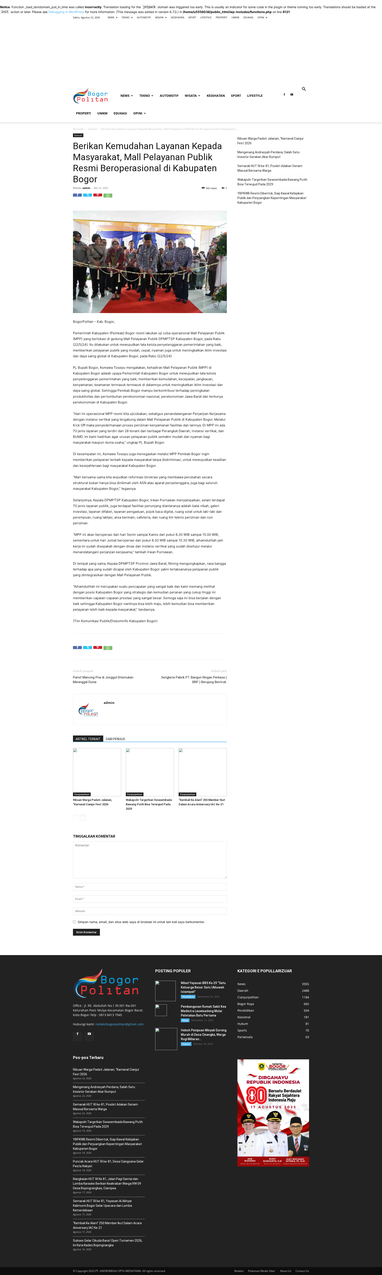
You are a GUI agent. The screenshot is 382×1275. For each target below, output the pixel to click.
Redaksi (239, 1271)
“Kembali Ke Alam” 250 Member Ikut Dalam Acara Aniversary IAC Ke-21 (107, 1225)
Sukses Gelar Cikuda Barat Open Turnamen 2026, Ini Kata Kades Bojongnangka (107, 1243)
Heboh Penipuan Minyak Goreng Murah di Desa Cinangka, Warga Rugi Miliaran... (203, 1034)
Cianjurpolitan (81, 794)
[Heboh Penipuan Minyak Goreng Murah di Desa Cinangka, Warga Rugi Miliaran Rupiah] (166, 1039)
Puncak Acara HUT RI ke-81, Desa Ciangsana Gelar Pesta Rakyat (108, 1164)
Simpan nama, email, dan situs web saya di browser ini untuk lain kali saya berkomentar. (141, 922)
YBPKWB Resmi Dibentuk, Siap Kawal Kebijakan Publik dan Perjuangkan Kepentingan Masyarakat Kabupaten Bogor (271, 198)
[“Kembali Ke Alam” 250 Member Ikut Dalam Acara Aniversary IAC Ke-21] (203, 772)
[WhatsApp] (107, 198)
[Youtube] (291, 96)
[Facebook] (284, 96)
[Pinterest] (97, 198)
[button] (303, 89)
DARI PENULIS (115, 739)
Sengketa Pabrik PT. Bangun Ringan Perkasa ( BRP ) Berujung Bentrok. (194, 679)
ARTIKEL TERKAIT (88, 739)
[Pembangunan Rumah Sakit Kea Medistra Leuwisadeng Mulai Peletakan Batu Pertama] (161, 1010)
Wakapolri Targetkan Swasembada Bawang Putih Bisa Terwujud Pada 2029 (149, 804)
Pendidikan (188, 996)
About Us (285, 1271)
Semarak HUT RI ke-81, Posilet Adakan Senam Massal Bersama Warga (269, 168)
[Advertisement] (191, 54)
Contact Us (302, 1271)
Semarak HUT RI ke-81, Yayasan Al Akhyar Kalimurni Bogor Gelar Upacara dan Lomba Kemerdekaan (102, 1205)
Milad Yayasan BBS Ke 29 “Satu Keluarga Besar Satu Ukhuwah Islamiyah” (203, 987)
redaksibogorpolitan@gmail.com (119, 1024)
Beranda (78, 129)
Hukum (186, 1043)
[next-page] (83, 817)
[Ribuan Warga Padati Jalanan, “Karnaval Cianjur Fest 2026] (97, 772)
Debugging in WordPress (66, 12)
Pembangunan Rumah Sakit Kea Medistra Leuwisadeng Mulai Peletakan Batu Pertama (203, 1011)
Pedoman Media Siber (262, 1271)
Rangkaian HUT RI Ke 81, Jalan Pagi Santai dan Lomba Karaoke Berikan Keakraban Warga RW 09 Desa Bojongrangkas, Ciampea (107, 1183)
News (185, 1020)
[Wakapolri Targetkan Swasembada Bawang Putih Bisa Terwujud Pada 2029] (150, 772)
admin (86, 188)
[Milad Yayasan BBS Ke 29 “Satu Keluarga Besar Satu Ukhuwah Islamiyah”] (165, 991)
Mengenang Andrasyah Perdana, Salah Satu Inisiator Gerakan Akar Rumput (268, 154)
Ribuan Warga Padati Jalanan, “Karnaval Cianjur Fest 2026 (270, 141)
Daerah (92, 129)
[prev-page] (75, 817)
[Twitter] (87, 198)
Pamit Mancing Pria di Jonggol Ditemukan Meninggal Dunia (103, 679)
